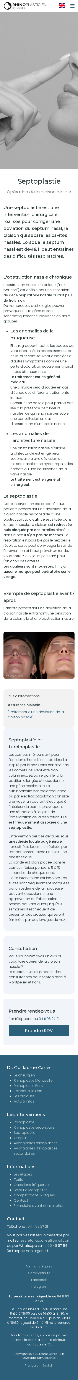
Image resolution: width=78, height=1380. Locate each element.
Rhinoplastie (24, 1122)
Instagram (39, 1286)
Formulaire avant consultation (39, 1205)
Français (31, 1365)
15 (48, 1344)
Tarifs (18, 1179)
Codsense (49, 1358)
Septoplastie (24, 1132)
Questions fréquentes (32, 1184)
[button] (39, 655)
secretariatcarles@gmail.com (45, 1240)
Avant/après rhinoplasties (35, 1143)
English (47, 1365)
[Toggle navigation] (72, 5)
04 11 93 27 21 (49, 1018)
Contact (21, 1200)
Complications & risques (34, 1195)
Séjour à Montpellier (30, 1189)
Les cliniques (24, 1096)
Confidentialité (39, 1273)
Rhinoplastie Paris (28, 1085)
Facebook (39, 1280)
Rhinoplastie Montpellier (34, 1080)
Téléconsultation (28, 1090)
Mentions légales (39, 1266)
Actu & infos (24, 1101)
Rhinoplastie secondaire (34, 1127)
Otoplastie (23, 1137)
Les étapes (23, 1174)
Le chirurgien (24, 1075)
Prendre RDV (39, 1031)
